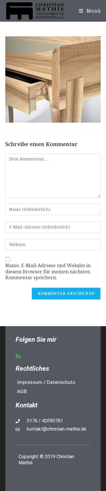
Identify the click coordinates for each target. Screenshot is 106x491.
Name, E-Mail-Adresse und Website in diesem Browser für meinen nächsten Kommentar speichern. (48, 272)
